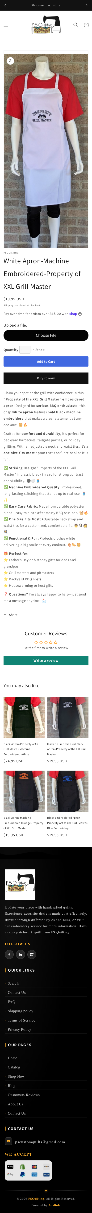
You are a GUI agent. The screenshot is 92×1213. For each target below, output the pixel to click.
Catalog (12, 1066)
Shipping (8, 305)
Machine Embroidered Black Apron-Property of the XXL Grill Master (67, 749)
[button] (6, 25)
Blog (10, 1085)
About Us (14, 1103)
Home (11, 1057)
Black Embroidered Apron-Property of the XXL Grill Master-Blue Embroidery (67, 823)
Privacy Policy (18, 1029)
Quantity (11, 349)
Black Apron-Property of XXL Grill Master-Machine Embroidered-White (22, 749)
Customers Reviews (22, 1094)
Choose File (46, 335)
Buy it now (46, 378)
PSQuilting (36, 1198)
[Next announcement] (87, 5)
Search (12, 983)
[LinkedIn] (20, 954)
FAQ (10, 1001)
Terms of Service (20, 1020)
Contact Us (15, 992)
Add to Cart (46, 361)
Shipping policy (19, 1010)
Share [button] (13, 615)
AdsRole (55, 1205)
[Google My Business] (31, 954)
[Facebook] (9, 954)
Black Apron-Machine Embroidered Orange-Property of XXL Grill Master (23, 823)
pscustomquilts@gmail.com (40, 1142)
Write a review (45, 660)
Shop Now (15, 1076)
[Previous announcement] (5, 5)
